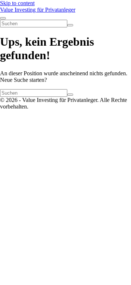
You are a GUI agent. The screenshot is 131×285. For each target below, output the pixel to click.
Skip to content (17, 3)
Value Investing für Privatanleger (37, 10)
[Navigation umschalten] (3, 18)
